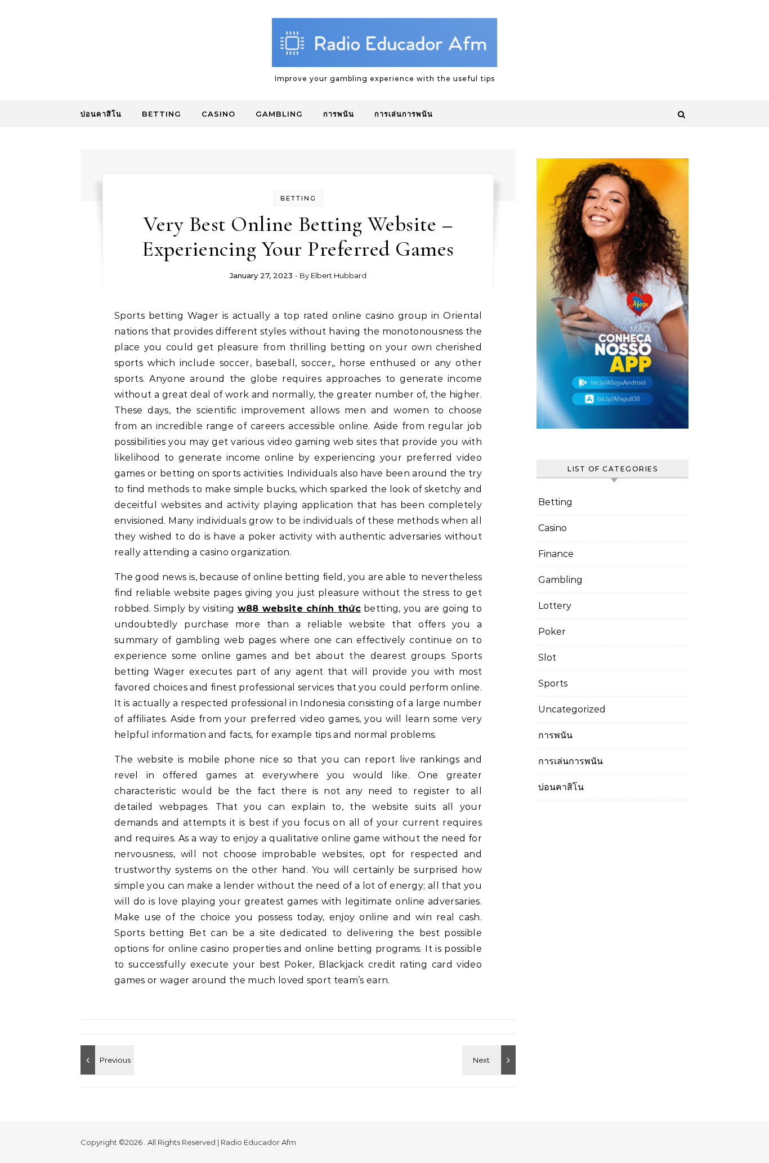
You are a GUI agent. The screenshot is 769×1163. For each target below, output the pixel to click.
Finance (556, 554)
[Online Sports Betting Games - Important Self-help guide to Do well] (490, 1060)
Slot (547, 657)
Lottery (554, 605)
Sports (552, 683)
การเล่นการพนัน (403, 113)
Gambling (279, 113)
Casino (218, 113)
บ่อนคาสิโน (101, 113)
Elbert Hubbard (338, 275)
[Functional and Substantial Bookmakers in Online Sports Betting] (106, 1060)
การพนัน (338, 113)
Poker (552, 631)
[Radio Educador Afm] (384, 45)
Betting (161, 113)
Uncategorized (572, 709)
